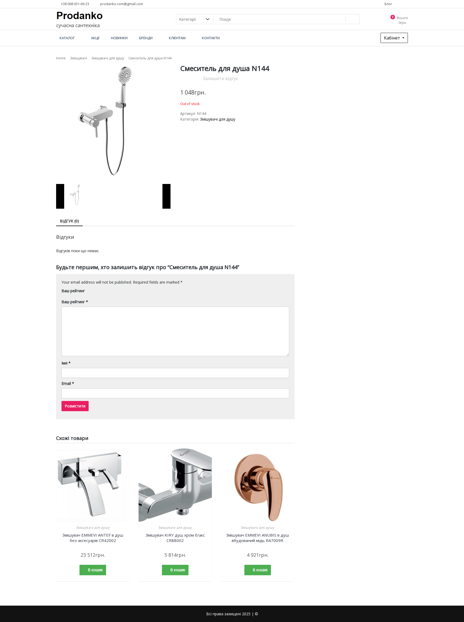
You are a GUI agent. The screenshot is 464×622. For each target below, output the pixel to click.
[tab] (69, 221)
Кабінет (392, 38)
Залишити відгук (220, 78)
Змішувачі (78, 58)
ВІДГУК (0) (69, 220)
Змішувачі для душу (107, 58)
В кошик (95, 569)
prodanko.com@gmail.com (121, 3)
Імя (66, 363)
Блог (388, 3)
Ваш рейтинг (73, 290)
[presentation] (60, 196)
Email (67, 383)
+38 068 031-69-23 (74, 3)
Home (61, 58)
